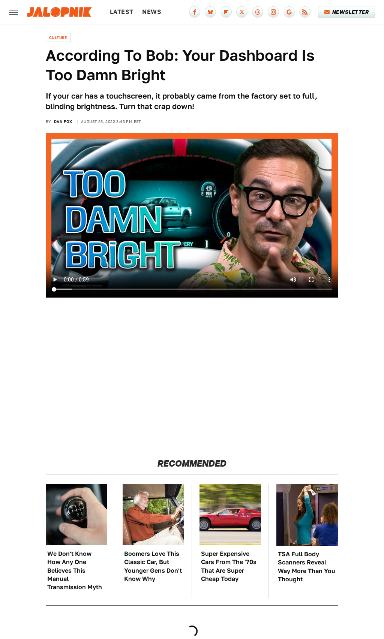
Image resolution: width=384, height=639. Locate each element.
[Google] (289, 12)
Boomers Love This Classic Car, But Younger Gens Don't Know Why (153, 566)
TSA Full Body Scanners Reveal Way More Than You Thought (306, 567)
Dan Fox (63, 121)
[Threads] (257, 12)
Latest (121, 11)
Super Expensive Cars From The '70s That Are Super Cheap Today (228, 566)
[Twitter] (242, 12)
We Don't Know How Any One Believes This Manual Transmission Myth (74, 570)
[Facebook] (194, 12)
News (151, 11)
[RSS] (304, 12)
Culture (58, 37)
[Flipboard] (226, 12)
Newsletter (350, 12)
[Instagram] (273, 12)
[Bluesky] (210, 12)
